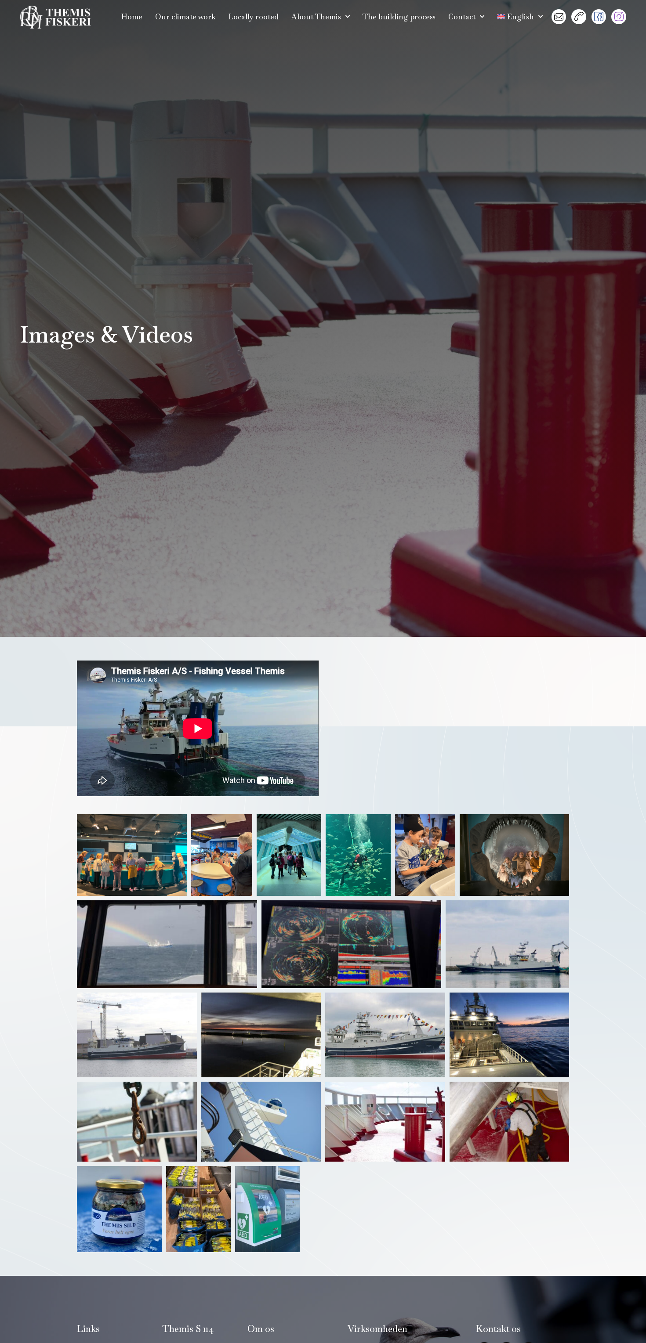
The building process (399, 17)
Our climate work (185, 17)
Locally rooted (254, 17)
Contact (461, 17)
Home (131, 17)
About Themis (316, 17)
